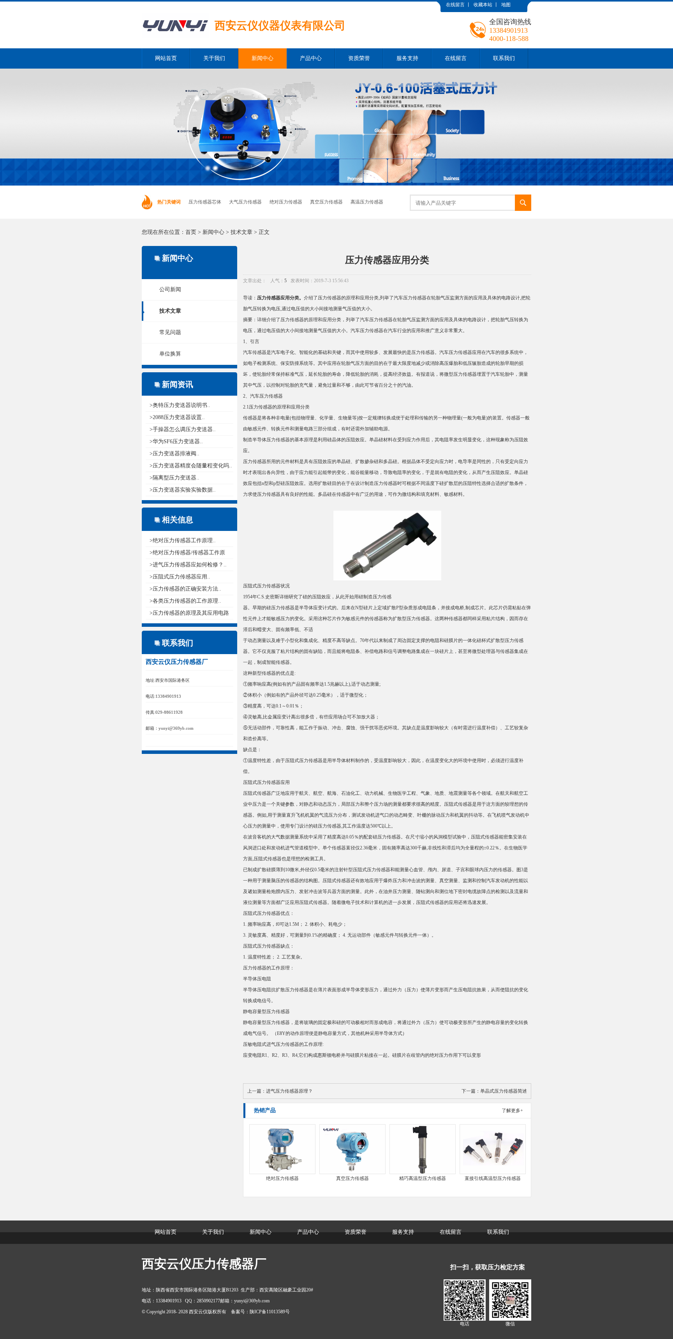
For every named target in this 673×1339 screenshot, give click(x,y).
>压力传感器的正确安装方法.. (185, 589)
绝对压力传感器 (286, 202)
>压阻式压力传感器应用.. (180, 577)
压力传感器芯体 (205, 202)
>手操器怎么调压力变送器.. (183, 429)
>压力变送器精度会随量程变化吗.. (191, 466)
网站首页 (166, 58)
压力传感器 (268, 298)
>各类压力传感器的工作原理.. (185, 601)
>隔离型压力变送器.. (174, 478)
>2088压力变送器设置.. (177, 417)
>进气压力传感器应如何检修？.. (188, 565)
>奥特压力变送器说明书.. (180, 405)
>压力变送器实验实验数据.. (183, 490)
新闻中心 (262, 58)
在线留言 (455, 4)
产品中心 (311, 58)
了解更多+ (512, 1110)
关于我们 (214, 58)
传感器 (297, 319)
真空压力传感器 (326, 202)
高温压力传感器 (367, 202)
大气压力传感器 (245, 202)
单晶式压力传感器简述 (503, 1091)
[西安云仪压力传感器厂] (243, 7)
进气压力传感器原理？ (289, 1091)
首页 (190, 232)
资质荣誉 (359, 58)
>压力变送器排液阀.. (174, 453)
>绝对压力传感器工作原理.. (183, 540)
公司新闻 (170, 289)
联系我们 (504, 58)
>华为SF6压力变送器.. (176, 441)
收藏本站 (483, 4)
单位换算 (170, 354)
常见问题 (170, 332)
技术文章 (241, 232)
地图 (506, 4)
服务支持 (407, 58)
